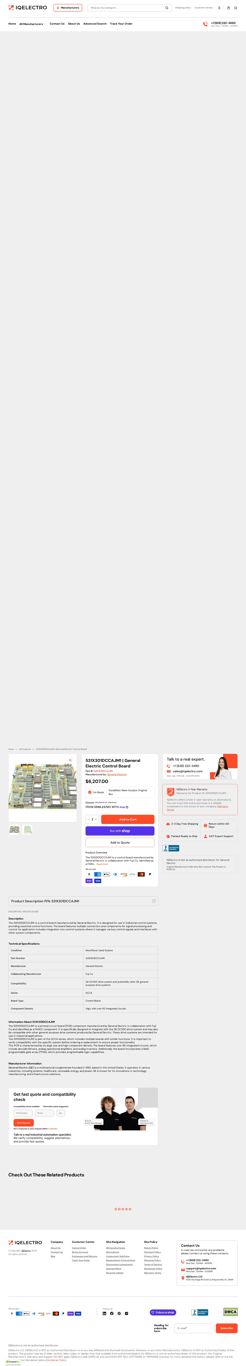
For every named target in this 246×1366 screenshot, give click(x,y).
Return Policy (151, 1248)
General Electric (117, 757)
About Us (56, 1248)
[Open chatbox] (238, 1359)
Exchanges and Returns (84, 1256)
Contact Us (57, 1252)
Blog (53, 1256)
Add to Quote (120, 825)
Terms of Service (153, 1264)
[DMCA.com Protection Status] (231, 1315)
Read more (102, 847)
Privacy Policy (151, 1256)
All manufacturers (115, 1248)
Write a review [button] (151, 1199)
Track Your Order (81, 1260)
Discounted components (119, 1264)
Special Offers (113, 1268)
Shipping (90, 785)
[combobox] (130, 8)
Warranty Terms (152, 1272)
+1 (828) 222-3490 (223, 23)
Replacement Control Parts (120, 1260)
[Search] (167, 8)
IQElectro (26, 1250)
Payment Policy (152, 1252)
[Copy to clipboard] (153, 884)
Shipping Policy (152, 1260)
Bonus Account (80, 1252)
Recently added (114, 1272)
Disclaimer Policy (153, 1268)
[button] (219, 8)
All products (112, 1252)
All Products (25, 732)
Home (11, 732)
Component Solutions (118, 1256)
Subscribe (227, 1328)
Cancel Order (79, 1248)
